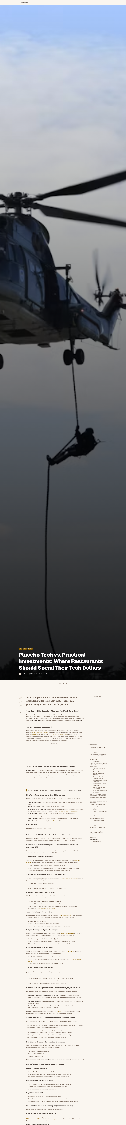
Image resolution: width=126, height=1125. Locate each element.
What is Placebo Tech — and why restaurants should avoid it (98, 755)
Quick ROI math (96, 761)
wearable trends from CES (54, 999)
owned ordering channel (67, 933)
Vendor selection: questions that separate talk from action (98, 798)
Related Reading (97, 841)
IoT (55, 1006)
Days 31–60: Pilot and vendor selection (100, 812)
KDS (38, 1119)
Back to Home (24, 2)
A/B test (54, 821)
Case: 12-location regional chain (99, 824)
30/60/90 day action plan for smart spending (97, 805)
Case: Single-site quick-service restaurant (98, 821)
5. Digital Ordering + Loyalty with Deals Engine (99, 784)
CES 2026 (35, 734)
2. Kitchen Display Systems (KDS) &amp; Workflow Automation (99, 773)
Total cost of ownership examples (68, 811)
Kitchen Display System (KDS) (70, 878)
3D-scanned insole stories (60, 734)
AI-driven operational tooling (40, 732)
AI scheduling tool (52, 1119)
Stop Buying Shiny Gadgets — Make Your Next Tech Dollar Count (98, 748)
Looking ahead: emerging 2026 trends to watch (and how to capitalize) (97, 832)
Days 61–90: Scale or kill (99, 815)
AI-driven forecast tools (66, 915)
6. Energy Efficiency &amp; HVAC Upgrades (99, 788)
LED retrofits (71, 951)
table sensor (58, 1011)
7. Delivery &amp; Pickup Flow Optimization (100, 791)
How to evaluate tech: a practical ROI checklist (98, 758)
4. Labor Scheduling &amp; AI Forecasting (100, 781)
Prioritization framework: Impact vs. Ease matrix (98, 801)
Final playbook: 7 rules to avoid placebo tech (97, 828)
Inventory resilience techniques (46, 908)
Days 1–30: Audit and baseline (98, 808)
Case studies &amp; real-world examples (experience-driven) (97, 817)
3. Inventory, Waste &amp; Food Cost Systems (99, 777)
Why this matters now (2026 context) (100, 751)
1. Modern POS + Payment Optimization (99, 769)
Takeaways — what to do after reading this (97, 836)
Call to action (94, 839)
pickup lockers (36, 973)
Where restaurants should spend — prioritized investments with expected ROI (98, 765)
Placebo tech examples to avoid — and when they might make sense (98, 795)
